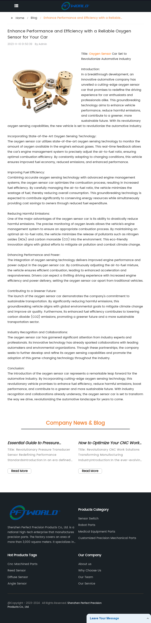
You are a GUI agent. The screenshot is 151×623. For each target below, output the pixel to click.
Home (20, 18)
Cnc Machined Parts (22, 564)
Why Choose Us (89, 570)
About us (84, 564)
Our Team (85, 577)
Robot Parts (86, 525)
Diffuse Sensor (18, 577)
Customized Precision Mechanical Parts (107, 538)
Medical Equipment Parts (96, 531)
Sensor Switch (88, 518)
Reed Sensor (17, 570)
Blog (34, 17)
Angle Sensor (17, 583)
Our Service (86, 583)
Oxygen (95, 53)
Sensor (106, 53)
